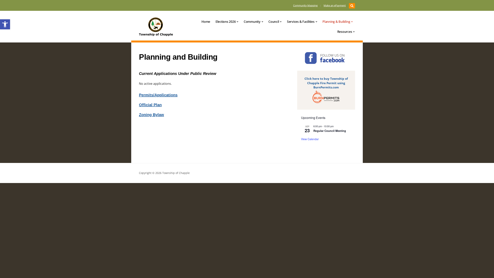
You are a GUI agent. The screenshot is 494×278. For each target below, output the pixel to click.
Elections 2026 (226, 21)
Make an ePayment (335, 5)
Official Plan (150, 105)
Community (252, 21)
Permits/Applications (158, 95)
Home (205, 21)
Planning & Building (336, 21)
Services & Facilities (301, 21)
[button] (5, 24)
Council (273, 21)
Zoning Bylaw (151, 115)
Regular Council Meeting (329, 131)
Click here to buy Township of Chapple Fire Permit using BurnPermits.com (326, 83)
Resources (344, 32)
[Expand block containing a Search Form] (352, 5)
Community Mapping (305, 5)
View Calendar (310, 139)
